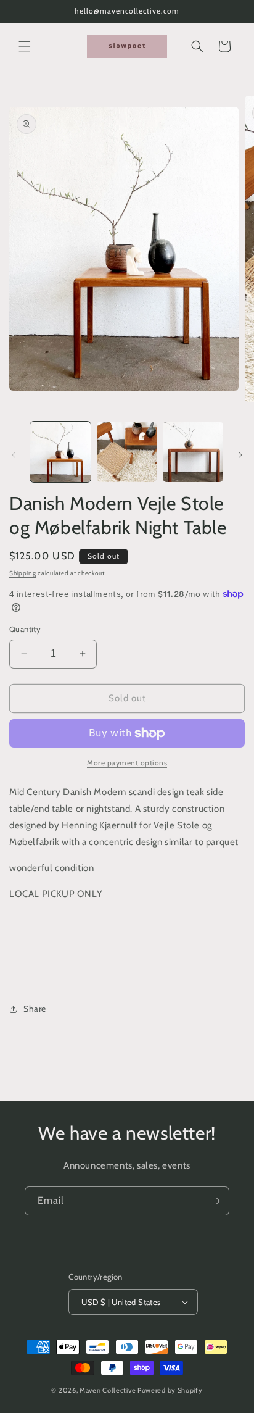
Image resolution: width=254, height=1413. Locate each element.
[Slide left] (13, 455)
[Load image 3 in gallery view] (193, 452)
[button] (24, 46)
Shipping (22, 573)
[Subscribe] (215, 1200)
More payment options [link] (127, 762)
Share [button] (34, 1008)
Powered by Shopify (170, 1390)
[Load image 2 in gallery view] (127, 452)
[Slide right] (240, 455)
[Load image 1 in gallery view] (60, 452)
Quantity (25, 629)
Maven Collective (108, 1390)
